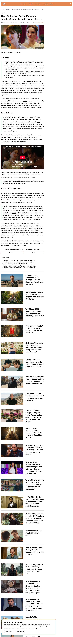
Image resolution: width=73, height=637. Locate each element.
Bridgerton (52, 3)
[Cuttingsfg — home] (4, 4)
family (14, 213)
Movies (25, 3)
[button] (70, 3)
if (36, 98)
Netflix (31, 3)
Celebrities (45, 3)
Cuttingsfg (3, 9)
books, (25, 101)
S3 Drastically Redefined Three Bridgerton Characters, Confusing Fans (20, 265)
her (38, 122)
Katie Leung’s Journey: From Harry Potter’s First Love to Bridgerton (19, 262)
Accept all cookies (9, 631)
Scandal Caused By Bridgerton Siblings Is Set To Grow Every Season (20, 266)
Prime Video (37, 3)
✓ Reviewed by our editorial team (8, 22)
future (7, 77)
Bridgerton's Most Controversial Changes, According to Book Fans (19, 260)
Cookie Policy (34, 628)
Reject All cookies (20, 631)
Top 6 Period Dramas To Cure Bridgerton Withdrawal (16, 263)
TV (21, 3)
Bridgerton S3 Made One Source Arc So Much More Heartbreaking (19, 267)
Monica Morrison (40, 22)
